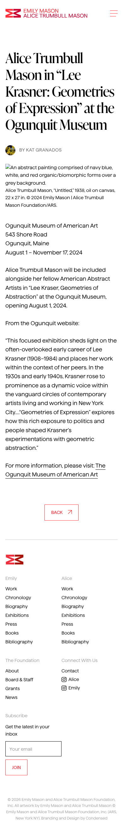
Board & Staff (19, 679)
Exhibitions (17, 615)
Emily (74, 687)
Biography (16, 606)
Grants (12, 688)
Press (11, 624)
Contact (70, 670)
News (11, 697)
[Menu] (114, 13)
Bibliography (19, 641)
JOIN (16, 767)
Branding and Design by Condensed (74, 818)
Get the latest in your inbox (27, 730)
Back (56, 512)
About (12, 670)
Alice (73, 679)
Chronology (18, 597)
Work (11, 588)
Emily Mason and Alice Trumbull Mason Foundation (46, 13)
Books (12, 632)
